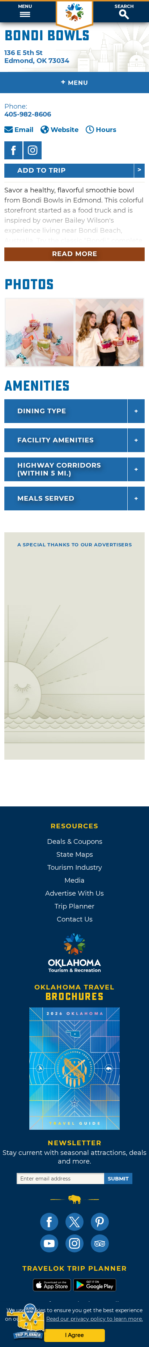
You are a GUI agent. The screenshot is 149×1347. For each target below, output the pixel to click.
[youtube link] (49, 1243)
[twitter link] (74, 1222)
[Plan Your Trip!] (26, 1322)
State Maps (74, 855)
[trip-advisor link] (100, 1243)
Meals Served (45, 498)
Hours (106, 130)
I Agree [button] (74, 1335)
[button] (25, 12)
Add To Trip (41, 170)
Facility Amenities (55, 440)
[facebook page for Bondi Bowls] (13, 150)
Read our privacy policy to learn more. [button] (94, 1319)
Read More (74, 254)
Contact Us (75, 919)
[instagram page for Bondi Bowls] (33, 150)
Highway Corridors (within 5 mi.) (59, 469)
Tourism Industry (74, 868)
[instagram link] (74, 1243)
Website (64, 130)
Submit (118, 1178)
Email (23, 130)
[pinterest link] (100, 1222)
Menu (25, 6)
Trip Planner (74, 906)
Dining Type (41, 411)
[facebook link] (49, 1222)
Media (74, 880)
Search (124, 6)
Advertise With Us (74, 893)
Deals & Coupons (74, 842)
